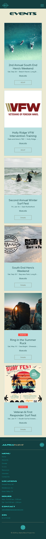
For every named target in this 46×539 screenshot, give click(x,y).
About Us (5, 460)
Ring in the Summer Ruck (23, 341)
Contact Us (6, 477)
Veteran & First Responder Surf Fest (23, 413)
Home (4, 457)
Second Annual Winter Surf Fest (23, 201)
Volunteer (5, 473)
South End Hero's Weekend (23, 269)
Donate (4, 463)
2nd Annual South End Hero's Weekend (23, 66)
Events (4, 467)
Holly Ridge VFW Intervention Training (23, 134)
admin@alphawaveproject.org (12, 510)
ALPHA (12, 445)
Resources (5, 470)
